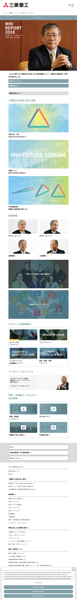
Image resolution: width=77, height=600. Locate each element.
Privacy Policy (38, 582)
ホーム (5, 13)
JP (72, 5)
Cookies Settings (38, 587)
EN (70, 5)
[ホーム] (15, 4)
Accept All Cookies (38, 596)
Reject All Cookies (38, 591)
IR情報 (11, 13)
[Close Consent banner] (73, 568)
